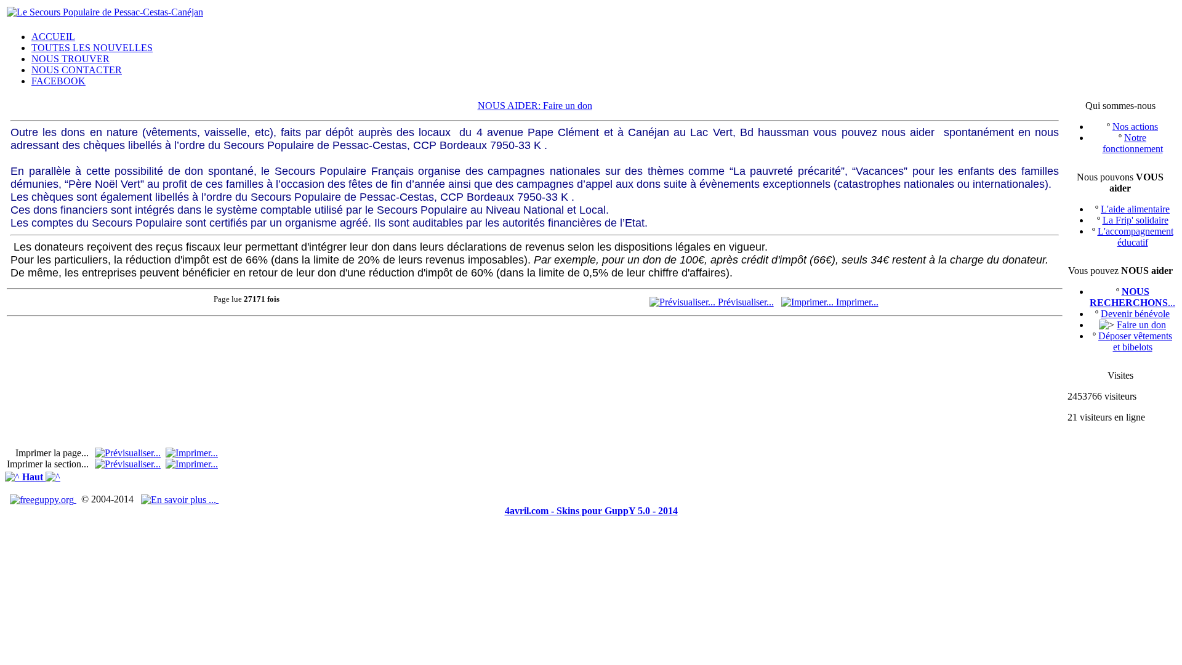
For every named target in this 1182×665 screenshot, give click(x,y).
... (1132, 297)
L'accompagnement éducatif (1135, 237)
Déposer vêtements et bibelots (1135, 341)
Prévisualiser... (744, 302)
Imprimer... (856, 302)
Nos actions (1135, 126)
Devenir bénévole (1135, 313)
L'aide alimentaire (1135, 209)
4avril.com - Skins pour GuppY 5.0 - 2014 (591, 511)
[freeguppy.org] (43, 499)
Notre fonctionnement (1133, 143)
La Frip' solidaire (1135, 220)
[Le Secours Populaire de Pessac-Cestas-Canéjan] (105, 12)
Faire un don (1141, 325)
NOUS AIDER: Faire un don (535, 105)
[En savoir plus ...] (180, 499)
